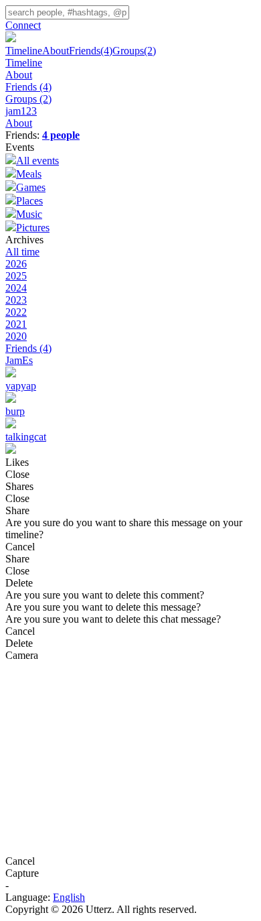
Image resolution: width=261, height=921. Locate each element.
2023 (16, 300)
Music (29, 214)
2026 (16, 263)
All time (22, 251)
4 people (61, 135)
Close (17, 474)
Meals (28, 174)
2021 (16, 324)
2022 (16, 312)
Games (31, 187)
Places (29, 200)
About (55, 50)
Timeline (23, 50)
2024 (16, 288)
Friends (90, 50)
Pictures (33, 227)
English (69, 897)
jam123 (21, 111)
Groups (134, 50)
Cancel (20, 546)
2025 (16, 276)
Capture (22, 873)
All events (37, 160)
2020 (16, 336)
